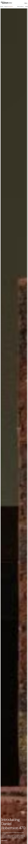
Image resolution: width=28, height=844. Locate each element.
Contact (1, 6)
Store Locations (20, 6)
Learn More (3, 840)
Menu (26, 3)
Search (26, 6)
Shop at (8, 6)
